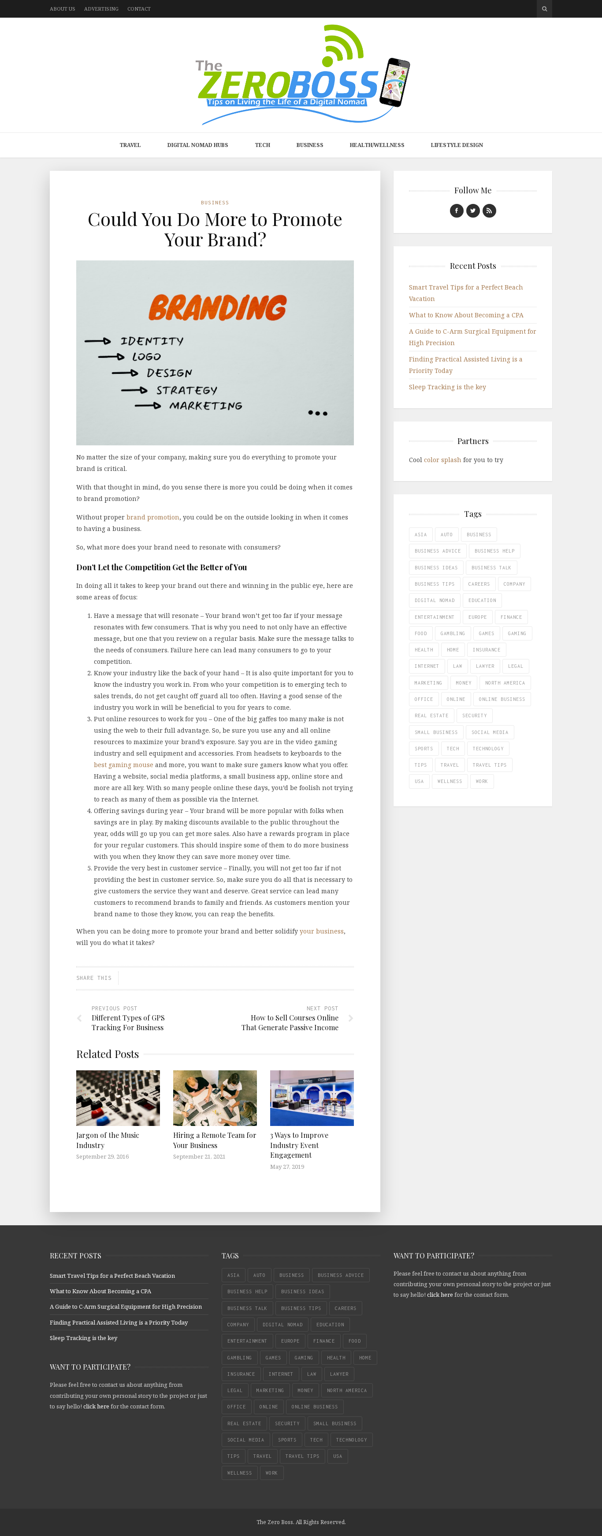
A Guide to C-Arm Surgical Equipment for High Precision (126, 1306)
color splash (442, 460)
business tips (435, 584)
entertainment (435, 617)
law (457, 666)
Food (421, 633)
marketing (428, 682)
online (456, 699)
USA (419, 781)
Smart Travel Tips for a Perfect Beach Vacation (112, 1276)
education (482, 600)
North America (505, 682)
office (424, 699)
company (514, 584)
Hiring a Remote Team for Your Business (214, 1139)
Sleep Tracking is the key (447, 387)
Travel (130, 145)
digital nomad (435, 600)
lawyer (485, 666)
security (474, 715)
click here (96, 1406)
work (482, 781)
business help (495, 550)
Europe (477, 617)
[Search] (544, 9)
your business (322, 931)
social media (490, 732)
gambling (453, 633)
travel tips (490, 765)
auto (447, 534)
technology (488, 748)
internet (427, 666)
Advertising (101, 8)
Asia (421, 534)
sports (424, 748)
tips (421, 765)
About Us (62, 8)
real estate (432, 715)
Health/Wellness (377, 145)
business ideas (436, 567)
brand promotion (152, 517)
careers (479, 584)
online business (502, 699)
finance (511, 617)
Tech (262, 145)
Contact (139, 8)
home (453, 649)
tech (453, 748)
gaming (517, 633)
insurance (487, 649)
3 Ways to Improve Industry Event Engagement (299, 1145)
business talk (492, 567)
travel (450, 765)
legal (516, 666)
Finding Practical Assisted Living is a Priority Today (119, 1322)
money (464, 682)
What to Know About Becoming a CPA (466, 315)
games (486, 633)
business (479, 534)
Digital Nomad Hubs (197, 145)
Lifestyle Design (457, 145)
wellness (450, 781)
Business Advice (438, 550)
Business (310, 145)
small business (436, 732)
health (424, 649)
